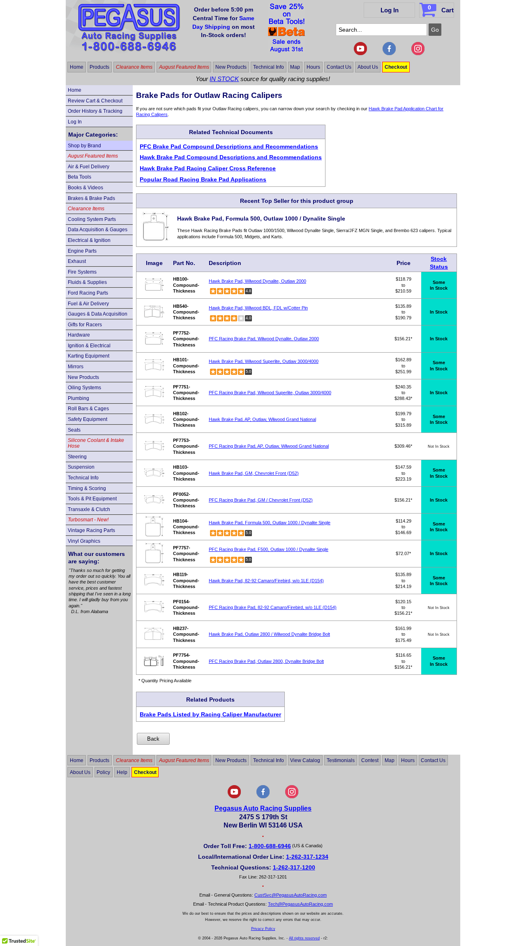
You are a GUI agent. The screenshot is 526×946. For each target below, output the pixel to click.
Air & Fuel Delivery (88, 167)
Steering (77, 457)
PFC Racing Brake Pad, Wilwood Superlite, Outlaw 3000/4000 (270, 392)
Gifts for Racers (85, 325)
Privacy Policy (263, 929)
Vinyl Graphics (84, 541)
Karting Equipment (88, 356)
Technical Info (268, 67)
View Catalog (305, 760)
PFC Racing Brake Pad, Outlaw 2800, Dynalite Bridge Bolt (266, 661)
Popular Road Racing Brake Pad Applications (203, 179)
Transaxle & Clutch (89, 509)
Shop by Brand (84, 146)
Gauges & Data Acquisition (97, 314)
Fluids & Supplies (87, 282)
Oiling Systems (84, 387)
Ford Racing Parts (88, 293)
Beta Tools (79, 177)
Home (76, 67)
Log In (390, 10)
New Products (231, 67)
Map (295, 67)
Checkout (396, 67)
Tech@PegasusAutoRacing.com (300, 904)
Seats (74, 430)
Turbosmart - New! (88, 520)
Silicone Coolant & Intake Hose (96, 443)
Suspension (81, 467)
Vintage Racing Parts (91, 530)
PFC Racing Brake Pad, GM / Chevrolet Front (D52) (261, 499)
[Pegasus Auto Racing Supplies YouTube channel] (360, 53)
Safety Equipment (87, 419)
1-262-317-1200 (294, 867)
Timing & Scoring (87, 488)
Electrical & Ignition (89, 240)
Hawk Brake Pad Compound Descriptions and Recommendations (231, 157)
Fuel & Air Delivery (88, 304)
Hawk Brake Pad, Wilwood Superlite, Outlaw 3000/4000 (263, 361)
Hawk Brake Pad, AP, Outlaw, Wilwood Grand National (262, 419)
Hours (313, 67)
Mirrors (75, 367)
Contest (369, 760)
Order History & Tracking (95, 111)
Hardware (79, 335)
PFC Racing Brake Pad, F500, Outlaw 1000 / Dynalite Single (268, 549)
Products (99, 67)
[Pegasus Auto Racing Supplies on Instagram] (417, 53)
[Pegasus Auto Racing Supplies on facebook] (389, 53)
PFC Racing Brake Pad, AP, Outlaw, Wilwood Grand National (269, 446)
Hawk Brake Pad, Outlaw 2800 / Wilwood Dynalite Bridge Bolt (269, 634)
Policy (103, 772)
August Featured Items (184, 67)
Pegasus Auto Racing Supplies (263, 808)
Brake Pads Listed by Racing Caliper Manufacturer (210, 714)
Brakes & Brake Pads (91, 198)
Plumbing (78, 398)
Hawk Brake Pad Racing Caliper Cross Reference (208, 168)
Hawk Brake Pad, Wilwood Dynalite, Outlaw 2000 (257, 281)
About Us (368, 67)
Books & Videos (85, 188)
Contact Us (339, 67)
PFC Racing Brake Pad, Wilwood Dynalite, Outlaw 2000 (264, 338)
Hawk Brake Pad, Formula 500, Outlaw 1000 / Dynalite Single (269, 522)
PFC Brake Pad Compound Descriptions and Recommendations (229, 146)
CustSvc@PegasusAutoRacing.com (290, 895)
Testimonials (341, 760)
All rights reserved (304, 938)
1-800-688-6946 (270, 846)
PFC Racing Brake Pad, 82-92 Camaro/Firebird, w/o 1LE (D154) (273, 607)
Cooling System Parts (92, 219)
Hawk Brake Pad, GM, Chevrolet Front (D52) (254, 473)
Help (122, 772)
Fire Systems (82, 272)
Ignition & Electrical (89, 346)
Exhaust (77, 261)
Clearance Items (134, 67)
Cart (441, 9)
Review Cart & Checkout (95, 101)
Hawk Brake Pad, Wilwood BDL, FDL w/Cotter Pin (258, 307)
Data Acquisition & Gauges (97, 229)
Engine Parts (82, 251)
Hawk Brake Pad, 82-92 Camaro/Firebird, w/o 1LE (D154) (266, 580)
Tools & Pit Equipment (92, 499)
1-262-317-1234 (307, 856)
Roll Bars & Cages (88, 408)
